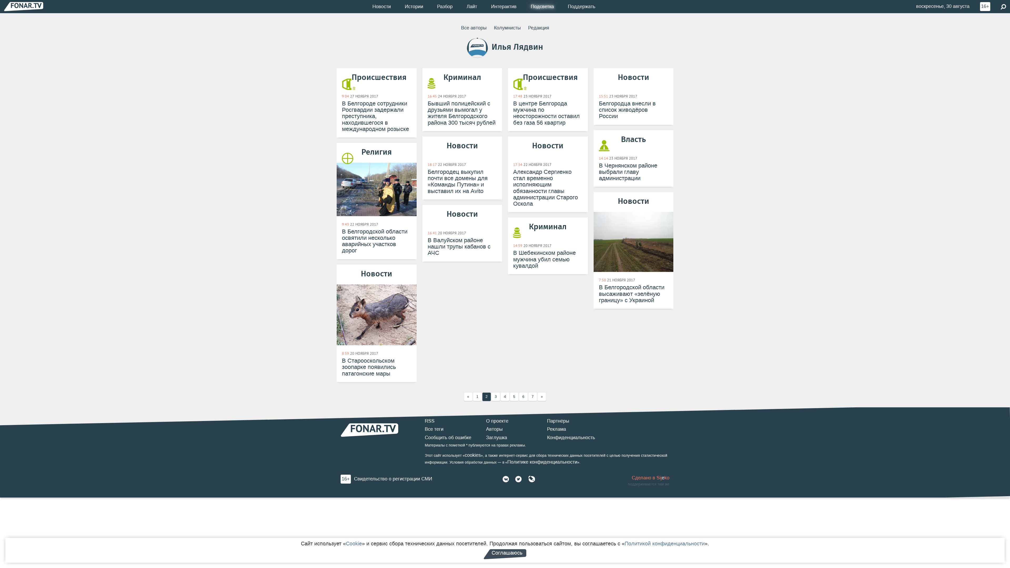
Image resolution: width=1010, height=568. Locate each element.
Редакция (538, 28)
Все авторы (474, 28)
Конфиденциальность (571, 437)
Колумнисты (507, 28)
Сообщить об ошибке (448, 437)
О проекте (497, 421)
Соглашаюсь (507, 552)
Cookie (354, 543)
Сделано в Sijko (650, 478)
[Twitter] (518, 479)
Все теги (434, 429)
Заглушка (496, 437)
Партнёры (558, 421)
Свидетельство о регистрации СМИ (393, 479)
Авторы (494, 429)
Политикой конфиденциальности (665, 543)
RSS (430, 421)
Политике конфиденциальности (542, 462)
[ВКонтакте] (506, 479)
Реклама (556, 429)
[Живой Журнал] (531, 479)
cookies (473, 455)
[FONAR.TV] (23, 6)
